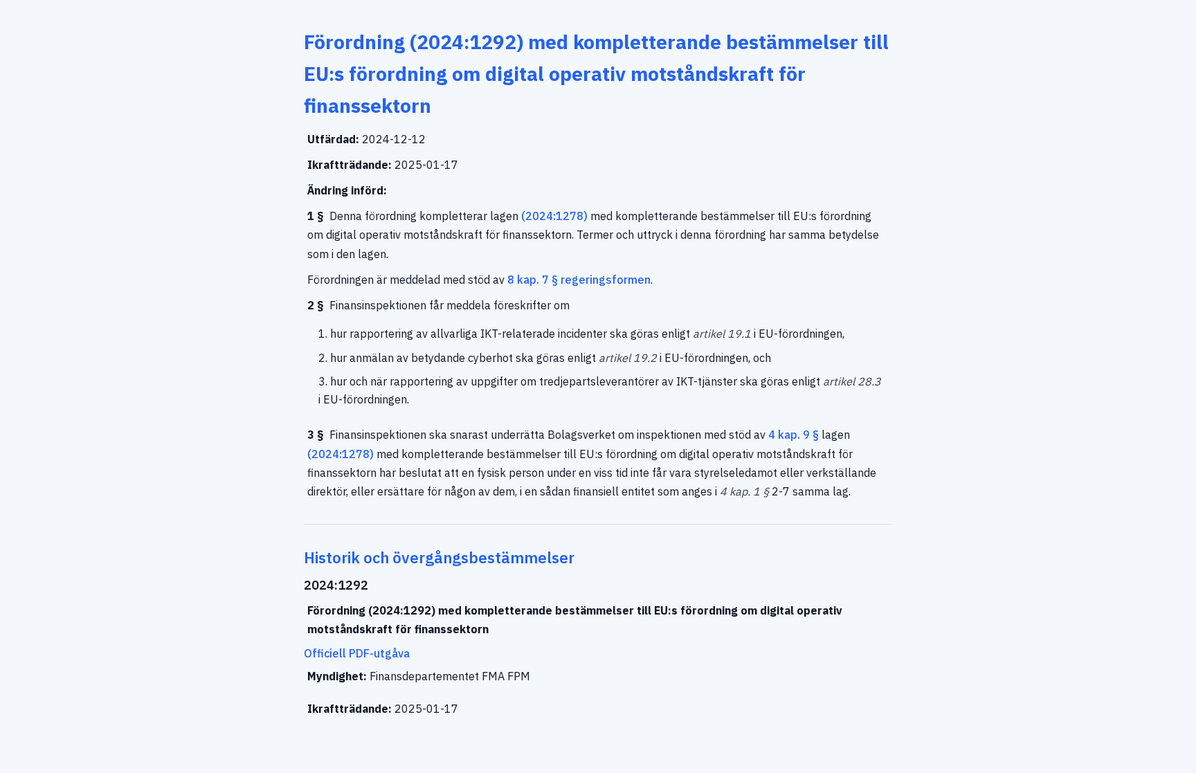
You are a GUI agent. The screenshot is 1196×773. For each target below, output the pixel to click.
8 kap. (523, 280)
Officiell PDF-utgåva (357, 653)
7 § (550, 280)
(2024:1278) (554, 216)
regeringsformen (606, 280)
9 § (811, 435)
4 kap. (784, 435)
